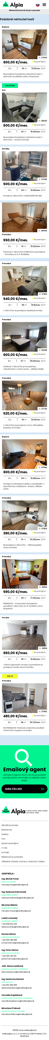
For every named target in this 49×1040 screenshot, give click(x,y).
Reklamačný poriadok (12, 857)
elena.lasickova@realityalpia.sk (16, 972)
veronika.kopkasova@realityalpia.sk (18, 1001)
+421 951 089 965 (9, 985)
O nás (4, 848)
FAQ (3, 839)
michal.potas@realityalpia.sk (15, 884)
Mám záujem (13, 789)
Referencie (7, 830)
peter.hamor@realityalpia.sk (15, 958)
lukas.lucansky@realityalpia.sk (15, 926)
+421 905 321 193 (9, 956)
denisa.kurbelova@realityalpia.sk (17, 988)
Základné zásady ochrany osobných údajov (23, 861)
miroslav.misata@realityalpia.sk (16, 910)
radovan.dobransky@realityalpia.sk (18, 897)
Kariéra (5, 834)
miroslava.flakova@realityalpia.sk (17, 1014)
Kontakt (5, 852)
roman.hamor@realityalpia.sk (15, 942)
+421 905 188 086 (9, 940)
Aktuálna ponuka (10, 825)
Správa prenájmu (10, 843)
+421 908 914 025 (9, 924)
